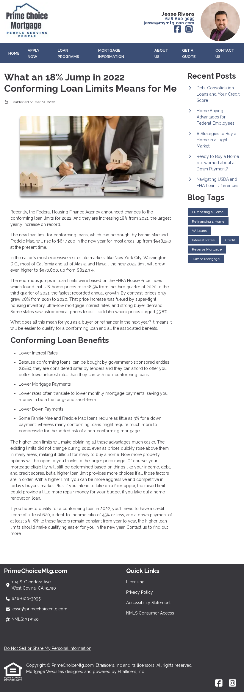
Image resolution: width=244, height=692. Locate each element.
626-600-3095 (179, 18)
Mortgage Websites (45, 671)
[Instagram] (189, 29)
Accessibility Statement (148, 602)
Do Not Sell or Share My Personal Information (47, 648)
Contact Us (224, 53)
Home (13, 53)
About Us (161, 53)
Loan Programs (68, 53)
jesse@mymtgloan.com (169, 22)
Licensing (135, 581)
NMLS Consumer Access (150, 613)
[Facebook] (177, 29)
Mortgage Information (111, 53)
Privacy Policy (139, 592)
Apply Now (34, 53)
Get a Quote (188, 53)
